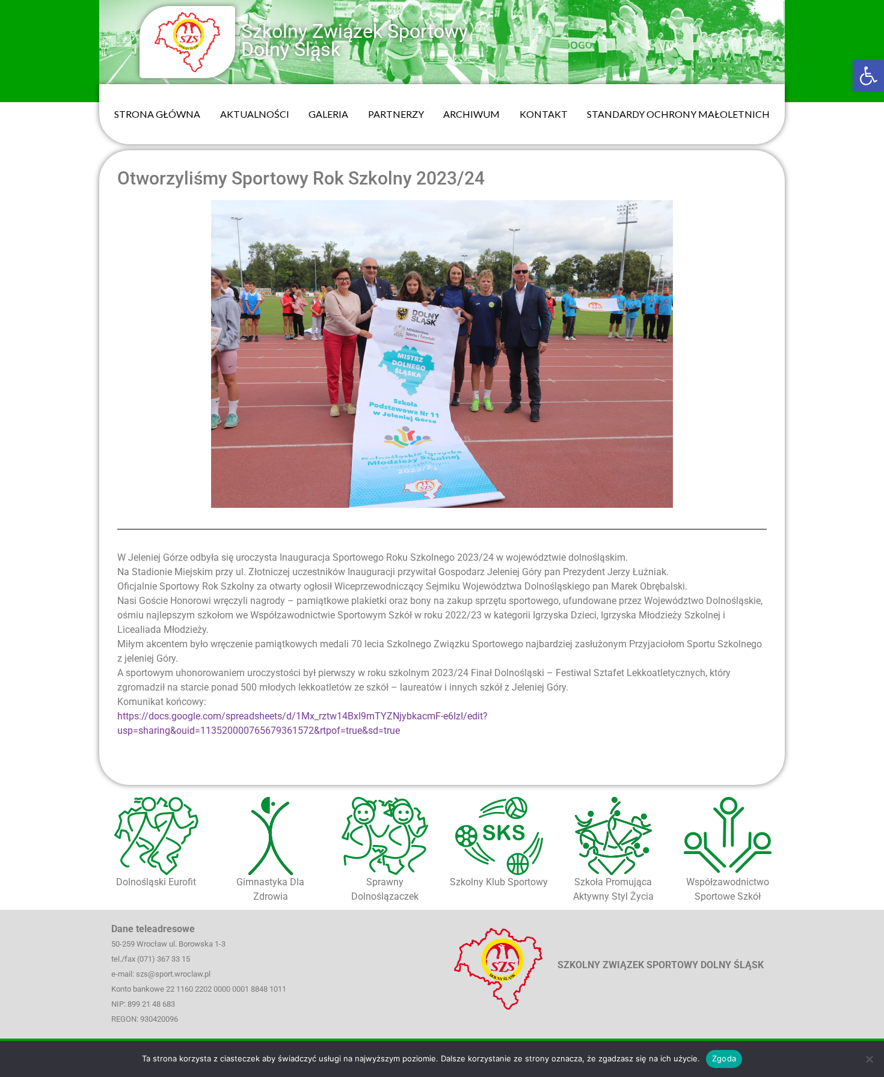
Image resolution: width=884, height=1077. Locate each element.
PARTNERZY (396, 114)
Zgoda (724, 1058)
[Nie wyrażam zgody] (869, 1059)
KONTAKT (544, 114)
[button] (868, 75)
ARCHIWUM (471, 114)
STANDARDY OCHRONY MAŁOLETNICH (678, 114)
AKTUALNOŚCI (254, 114)
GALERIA (328, 114)
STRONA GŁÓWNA (157, 114)
